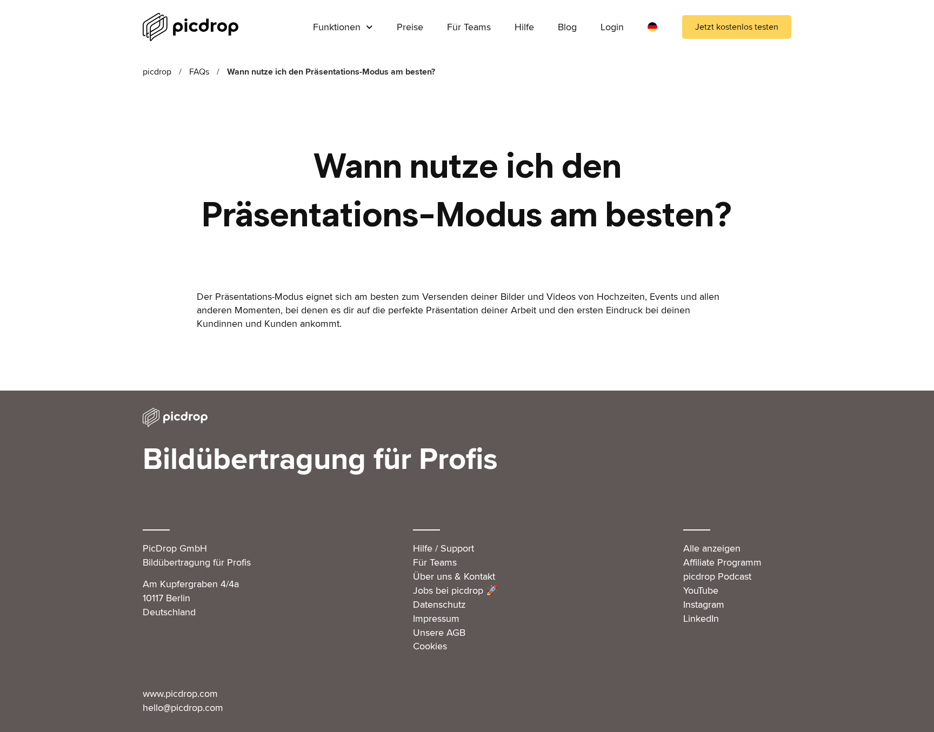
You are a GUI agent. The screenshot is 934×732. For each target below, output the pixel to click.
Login (612, 27)
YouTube (700, 590)
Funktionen (337, 27)
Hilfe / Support (443, 548)
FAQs (199, 71)
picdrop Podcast (717, 576)
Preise (410, 27)
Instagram (703, 604)
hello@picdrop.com (183, 708)
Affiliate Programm (722, 562)
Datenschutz (439, 604)
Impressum (436, 618)
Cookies (430, 646)
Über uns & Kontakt (454, 576)
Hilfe (524, 27)
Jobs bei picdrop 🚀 (455, 590)
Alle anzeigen (711, 548)
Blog (567, 27)
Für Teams (469, 27)
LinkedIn (701, 618)
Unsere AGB (439, 633)
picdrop (157, 71)
